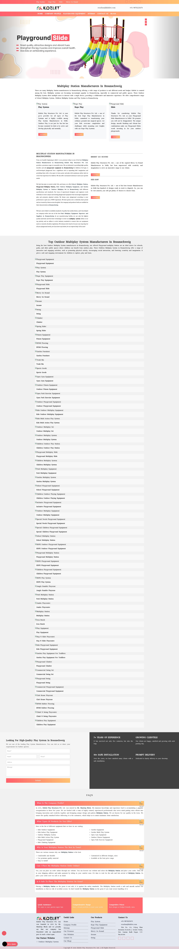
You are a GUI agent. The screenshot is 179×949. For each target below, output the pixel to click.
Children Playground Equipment (48, 574)
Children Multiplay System (46, 465)
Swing (38, 314)
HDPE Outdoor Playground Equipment (51, 548)
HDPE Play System (43, 582)
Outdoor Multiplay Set (45, 431)
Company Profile (53, 14)
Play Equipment (42, 632)
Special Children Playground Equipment (51, 532)
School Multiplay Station (45, 540)
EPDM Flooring (42, 347)
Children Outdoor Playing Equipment (50, 498)
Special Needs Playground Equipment (50, 523)
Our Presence (69, 931)
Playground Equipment (74, 14)
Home (40, 14)
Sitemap (91, 14)
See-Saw (95, 179)
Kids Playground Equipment (47, 649)
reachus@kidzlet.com (106, 8)
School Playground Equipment (47, 490)
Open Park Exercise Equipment (48, 398)
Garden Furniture (43, 356)
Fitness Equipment (43, 339)
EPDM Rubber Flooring (45, 708)
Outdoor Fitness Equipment (46, 389)
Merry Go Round (72, 2)
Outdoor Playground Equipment (48, 406)
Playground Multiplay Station (45, 187)
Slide (60, 2)
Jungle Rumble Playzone (45, 590)
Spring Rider (41, 330)
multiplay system (74, 219)
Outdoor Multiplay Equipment (47, 515)
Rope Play (51, 2)
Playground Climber (44, 666)
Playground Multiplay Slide (46, 456)
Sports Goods (41, 372)
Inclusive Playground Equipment (48, 507)
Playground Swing (43, 683)
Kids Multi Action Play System (47, 423)
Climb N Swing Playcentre (46, 716)
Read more (42, 134)
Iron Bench (40, 624)
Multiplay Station (42, 616)
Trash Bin (40, 364)
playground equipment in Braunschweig (60, 168)
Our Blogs (67, 941)
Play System (40, 2)
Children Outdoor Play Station (48, 448)
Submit (38, 780)
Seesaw (39, 305)
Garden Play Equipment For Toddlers (50, 657)
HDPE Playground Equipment (47, 565)
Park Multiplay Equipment (46, 473)
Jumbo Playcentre (43, 607)
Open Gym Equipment (44, 381)
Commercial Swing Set (44, 674)
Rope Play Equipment (44, 280)
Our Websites (69, 934)
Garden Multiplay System (46, 481)
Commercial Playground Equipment (49, 691)
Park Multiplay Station (45, 599)
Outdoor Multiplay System (46, 439)
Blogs (113, 14)
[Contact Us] (4, 933)
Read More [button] (95, 174)
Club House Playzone (44, 699)
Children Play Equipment (45, 725)
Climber (39, 322)
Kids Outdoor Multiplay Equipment (49, 414)
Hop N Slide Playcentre (45, 641)
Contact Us (102, 14)
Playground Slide (42, 289)
